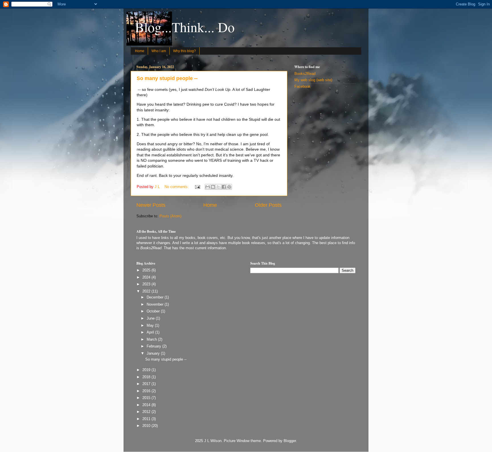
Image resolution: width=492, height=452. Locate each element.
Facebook (302, 87)
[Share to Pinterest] (229, 187)
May (151, 326)
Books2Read (304, 74)
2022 (146, 291)
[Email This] (207, 187)
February (154, 346)
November (156, 304)
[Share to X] (218, 187)
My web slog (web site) (313, 80)
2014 (146, 405)
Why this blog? (184, 51)
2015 (146, 398)
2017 (146, 384)
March (152, 339)
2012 (146, 412)
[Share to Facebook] (224, 187)
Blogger (290, 441)
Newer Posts (150, 205)
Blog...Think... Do (185, 27)
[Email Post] (197, 187)
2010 (146, 426)
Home (139, 51)
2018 (146, 377)
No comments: (177, 187)
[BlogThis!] (213, 187)
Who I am (158, 51)
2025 (146, 270)
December (156, 297)
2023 (146, 284)
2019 (146, 370)
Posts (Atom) (170, 216)
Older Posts (268, 205)
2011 (146, 419)
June (151, 318)
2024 (146, 277)
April (151, 332)
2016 (146, 391)
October (154, 311)
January (154, 353)
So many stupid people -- (167, 78)
